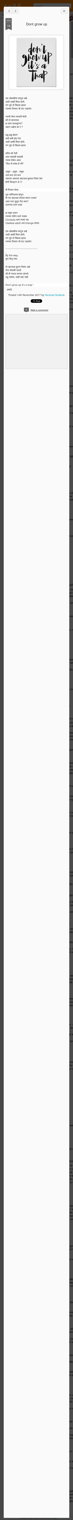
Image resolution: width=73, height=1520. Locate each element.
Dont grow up (36, 23)
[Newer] (8, 11)
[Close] (64, 11)
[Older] (15, 11)
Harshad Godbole (55, 295)
